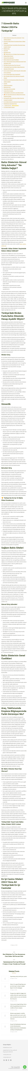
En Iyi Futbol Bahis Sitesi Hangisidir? (12, 74)
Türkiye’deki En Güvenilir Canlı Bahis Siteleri (14, 92)
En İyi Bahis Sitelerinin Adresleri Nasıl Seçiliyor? (14, 101)
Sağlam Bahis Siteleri (8, 56)
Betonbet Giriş (7, 52)
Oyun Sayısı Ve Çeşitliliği (9, 89)
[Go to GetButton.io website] (25, 1069)
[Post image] (5, 978)
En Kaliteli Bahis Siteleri (9, 107)
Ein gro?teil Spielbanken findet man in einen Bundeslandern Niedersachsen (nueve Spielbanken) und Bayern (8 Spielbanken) (18, 1027)
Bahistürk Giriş (7, 87)
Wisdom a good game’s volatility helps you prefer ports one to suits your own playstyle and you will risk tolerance (18, 1016)
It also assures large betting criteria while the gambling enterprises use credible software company (18, 1006)
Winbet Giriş (7, 48)
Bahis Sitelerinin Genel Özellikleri (11, 59)
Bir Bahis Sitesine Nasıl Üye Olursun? (12, 65)
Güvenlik (6, 50)
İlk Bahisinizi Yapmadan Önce (10, 103)
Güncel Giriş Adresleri (9, 58)
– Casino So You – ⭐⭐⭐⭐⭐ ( (11, 105)
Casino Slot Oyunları (8, 90)
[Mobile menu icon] (26, 3)
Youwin (5, 83)
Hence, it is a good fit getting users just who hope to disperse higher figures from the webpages (18, 986)
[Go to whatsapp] (24, 1067)
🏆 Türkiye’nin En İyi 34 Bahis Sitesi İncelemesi (14, 54)
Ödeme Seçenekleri (8, 85)
